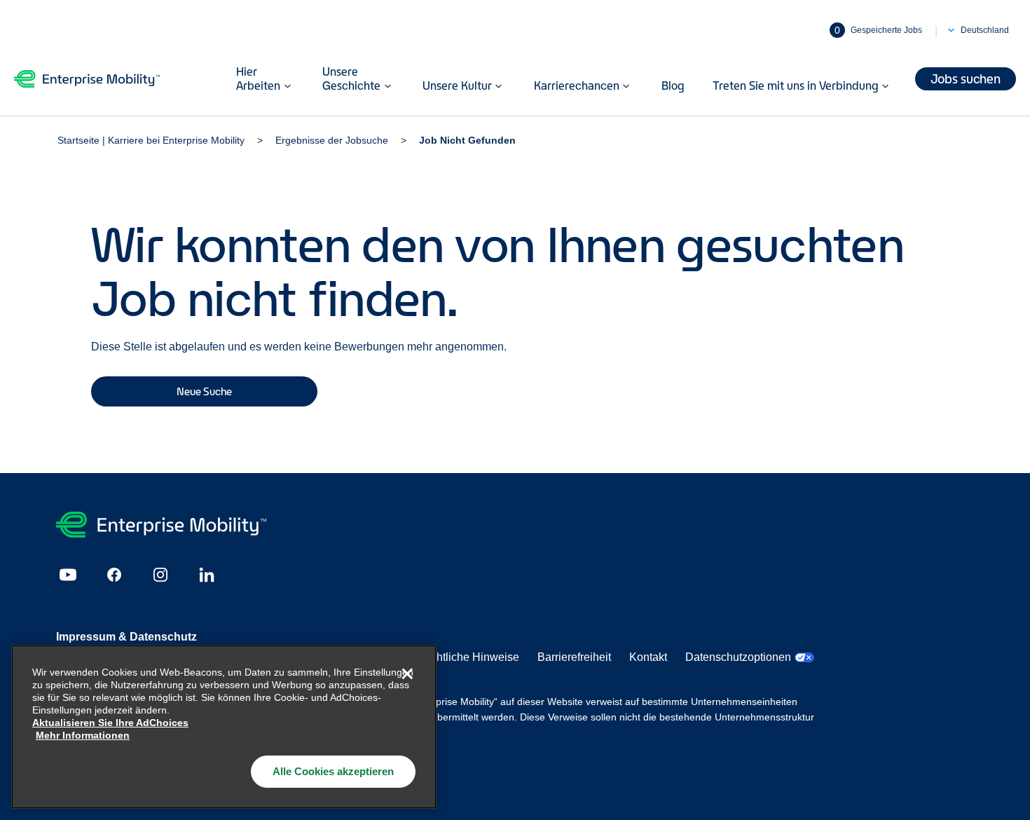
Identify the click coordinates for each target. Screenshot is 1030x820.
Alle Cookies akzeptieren (333, 771)
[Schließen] (407, 674)
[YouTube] (68, 575)
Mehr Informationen (83, 735)
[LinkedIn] (207, 575)
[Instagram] (160, 575)
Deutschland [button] (985, 30)
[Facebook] (114, 575)
